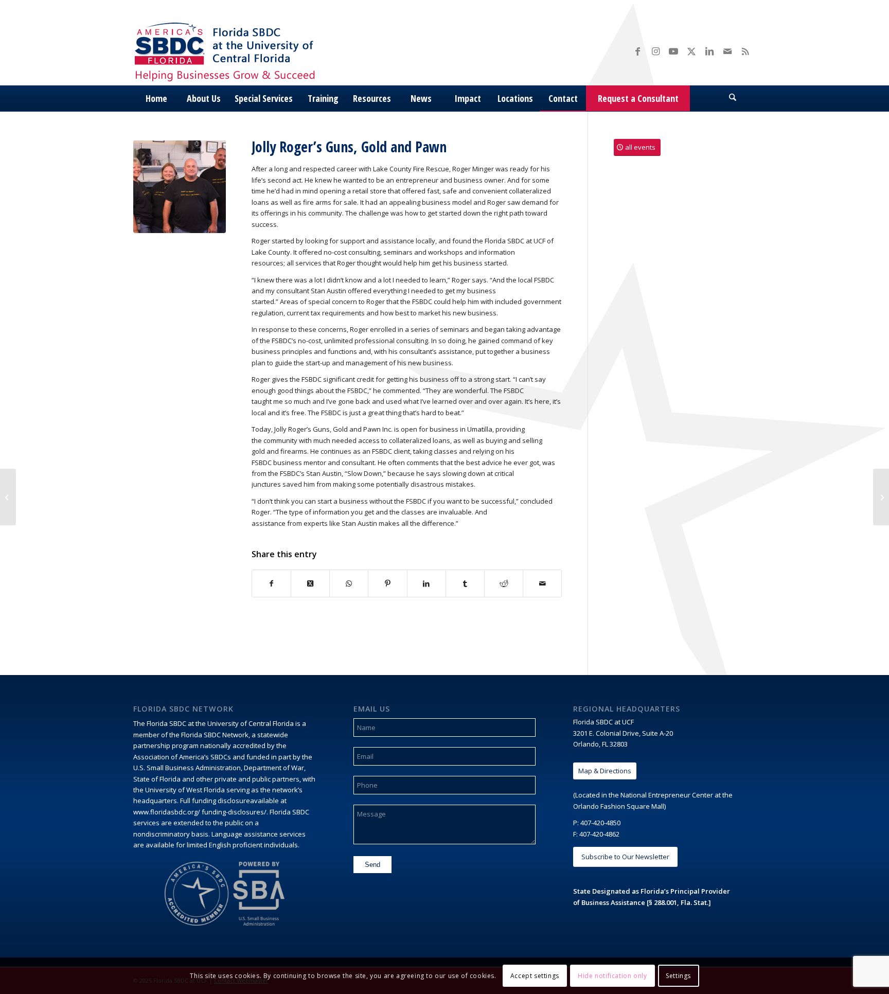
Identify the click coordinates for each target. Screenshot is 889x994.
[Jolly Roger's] (179, 186)
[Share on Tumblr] (465, 583)
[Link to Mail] (727, 51)
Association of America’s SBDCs (182, 756)
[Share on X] (310, 583)
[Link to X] (691, 51)
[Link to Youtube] (673, 51)
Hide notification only (612, 975)
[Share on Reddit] (504, 583)
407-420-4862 (599, 834)
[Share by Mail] (542, 583)
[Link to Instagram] (655, 51)
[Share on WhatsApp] (349, 583)
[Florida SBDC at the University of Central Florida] (227, 50)
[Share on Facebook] (271, 583)
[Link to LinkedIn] (709, 51)
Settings (678, 975)
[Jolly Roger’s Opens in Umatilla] (8, 497)
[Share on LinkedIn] (426, 583)
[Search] (732, 98)
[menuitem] (156, 98)
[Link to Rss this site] (745, 51)
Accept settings (534, 975)
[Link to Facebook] (637, 51)
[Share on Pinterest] (387, 583)
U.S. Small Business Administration (187, 767)
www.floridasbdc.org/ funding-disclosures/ (199, 811)
